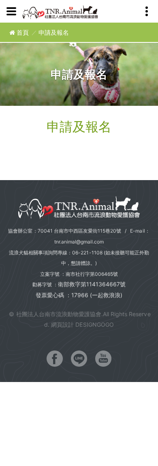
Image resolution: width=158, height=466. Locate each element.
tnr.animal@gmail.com (79, 242)
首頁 (22, 32)
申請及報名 (53, 32)
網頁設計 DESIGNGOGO (82, 324)
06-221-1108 (87, 253)
